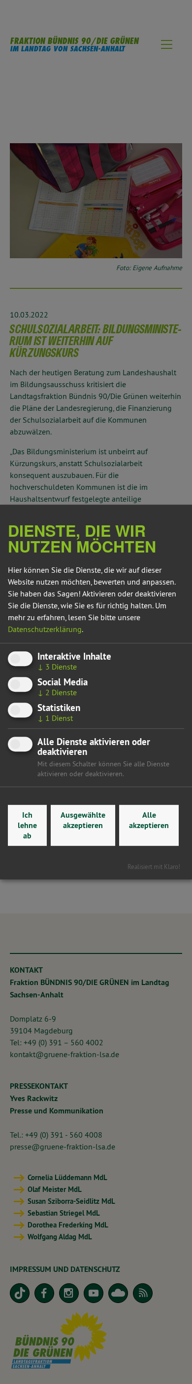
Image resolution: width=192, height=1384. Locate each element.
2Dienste (57, 692)
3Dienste (57, 667)
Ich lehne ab (27, 825)
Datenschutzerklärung (45, 629)
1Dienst (55, 718)
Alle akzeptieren (149, 820)
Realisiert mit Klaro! (154, 866)
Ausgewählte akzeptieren (83, 820)
